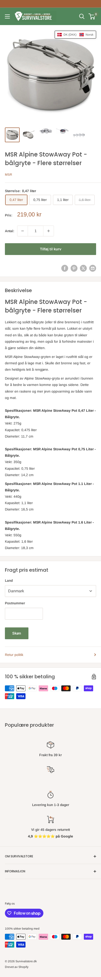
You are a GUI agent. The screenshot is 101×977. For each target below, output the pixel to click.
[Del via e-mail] (92, 268)
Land (9, 580)
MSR (8, 174)
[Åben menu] (7, 16)
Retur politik (14, 655)
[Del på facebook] (64, 268)
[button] (75, 34)
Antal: (9, 231)
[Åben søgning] (82, 16)
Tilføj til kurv (50, 249)
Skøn (16, 633)
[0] (92, 16)
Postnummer (15, 603)
